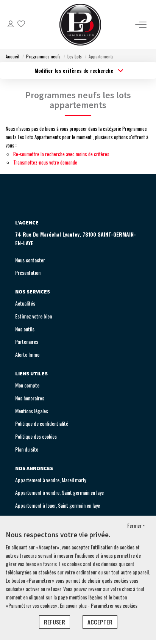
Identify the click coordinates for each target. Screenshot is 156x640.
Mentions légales (31, 411)
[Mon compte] (11, 24)
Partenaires (26, 341)
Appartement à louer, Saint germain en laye (57, 505)
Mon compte (27, 385)
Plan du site (26, 449)
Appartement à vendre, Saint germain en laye (59, 492)
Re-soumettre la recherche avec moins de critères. (62, 154)
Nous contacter (30, 260)
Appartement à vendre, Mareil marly (50, 480)
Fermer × (136, 525)
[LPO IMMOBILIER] (80, 24)
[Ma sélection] (21, 24)
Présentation (28, 272)
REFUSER (54, 622)
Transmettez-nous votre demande (45, 162)
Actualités (25, 303)
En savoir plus (74, 605)
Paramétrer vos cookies (114, 605)
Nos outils (24, 329)
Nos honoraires (29, 398)
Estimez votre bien (33, 316)
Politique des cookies (36, 436)
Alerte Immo (27, 354)
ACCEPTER (99, 622)
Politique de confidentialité (41, 423)
